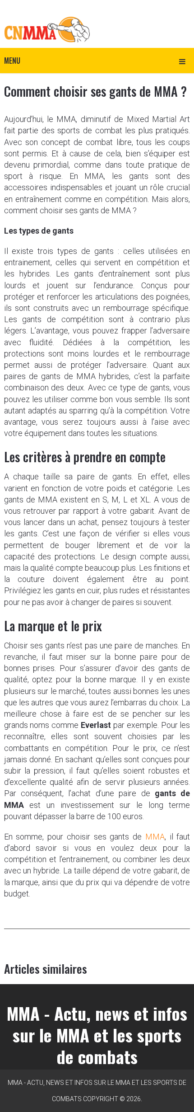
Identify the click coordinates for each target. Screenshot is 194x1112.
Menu (12, 60)
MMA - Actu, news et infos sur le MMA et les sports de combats (97, 1034)
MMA (155, 836)
